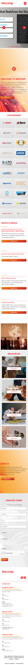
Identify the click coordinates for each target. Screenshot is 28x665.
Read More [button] (14, 241)
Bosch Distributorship (9, 278)
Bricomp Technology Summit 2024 (13, 254)
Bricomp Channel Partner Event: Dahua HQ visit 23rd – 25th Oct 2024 (13, 230)
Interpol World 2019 (8, 302)
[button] (25, 3)
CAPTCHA (4, 549)
